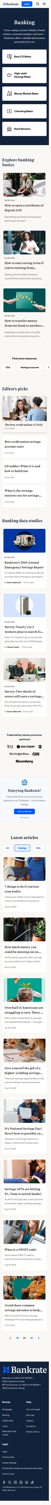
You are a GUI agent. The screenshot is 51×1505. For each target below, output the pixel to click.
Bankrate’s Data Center (9, 1433)
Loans (5, 1426)
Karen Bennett (14, 582)
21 (31, 1338)
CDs (8, 367)
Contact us (31, 1426)
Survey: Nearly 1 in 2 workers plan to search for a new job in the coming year (24, 631)
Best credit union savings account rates (23, 444)
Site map (30, 1415)
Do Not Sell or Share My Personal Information (22, 1468)
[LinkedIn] (21, 1482)
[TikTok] (32, 1482)
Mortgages (7, 1409)
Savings (22, 848)
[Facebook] (4, 1482)
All (7, 848)
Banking (5, 1415)
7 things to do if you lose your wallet (22, 889)
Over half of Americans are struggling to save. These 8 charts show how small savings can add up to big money (24, 1017)
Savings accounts (30, 367)
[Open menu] (44, 4)
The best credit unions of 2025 (23, 424)
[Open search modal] (38, 4)
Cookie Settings (9, 1462)
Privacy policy (8, 1457)
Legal (4, 1451)
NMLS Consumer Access (13, 1381)
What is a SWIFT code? (21, 1249)
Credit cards (7, 1420)
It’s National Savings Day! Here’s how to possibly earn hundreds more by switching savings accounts (24, 1136)
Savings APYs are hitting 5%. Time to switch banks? (23, 1191)
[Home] (12, 4)
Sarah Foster (13, 647)
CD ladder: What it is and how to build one (22, 469)
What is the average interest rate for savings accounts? (22, 495)
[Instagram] (15, 1482)
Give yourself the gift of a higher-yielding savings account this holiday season (23, 1075)
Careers (29, 1420)
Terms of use (8, 1474)
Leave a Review (24, 811)
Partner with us (33, 1431)
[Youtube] (26, 1482)
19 (17, 1338)
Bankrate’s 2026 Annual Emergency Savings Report (24, 565)
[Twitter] (9, 1482)
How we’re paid (33, 1409)
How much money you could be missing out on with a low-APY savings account (22, 954)
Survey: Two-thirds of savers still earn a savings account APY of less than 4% (23, 699)
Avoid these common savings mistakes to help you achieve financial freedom (22, 1313)
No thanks (24, 817)
